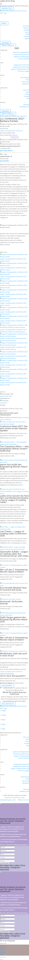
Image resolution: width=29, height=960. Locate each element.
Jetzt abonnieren (8, 704)
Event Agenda (25, 77)
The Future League (23, 71)
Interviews (26, 26)
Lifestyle (26, 30)
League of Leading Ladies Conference (15, 116)
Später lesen (14, 137)
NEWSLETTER (7, 8)
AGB (23, 797)
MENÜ (4, 23)
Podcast (26, 36)
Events (27, 32)
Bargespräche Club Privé (21, 65)
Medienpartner (24, 107)
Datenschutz (17, 797)
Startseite (5, 43)
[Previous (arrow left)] (0, 959)
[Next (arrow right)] (2, 959)
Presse (27, 94)
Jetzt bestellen (4, 161)
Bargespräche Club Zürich (21, 67)
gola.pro (15, 135)
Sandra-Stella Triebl (6, 396)
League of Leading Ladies (21, 56)
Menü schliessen (8, 45)
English (27, 38)
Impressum (8, 797)
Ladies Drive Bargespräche (21, 52)
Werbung (26, 104)
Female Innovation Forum (21, 54)
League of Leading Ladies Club (20, 69)
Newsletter (25, 84)
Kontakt (26, 96)
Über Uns (26, 90)
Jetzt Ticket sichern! (6, 151)
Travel (27, 34)
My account (25, 82)
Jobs (27, 98)
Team (27, 92)
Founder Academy (23, 59)
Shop (27, 79)
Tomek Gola (3, 403)
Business (26, 28)
